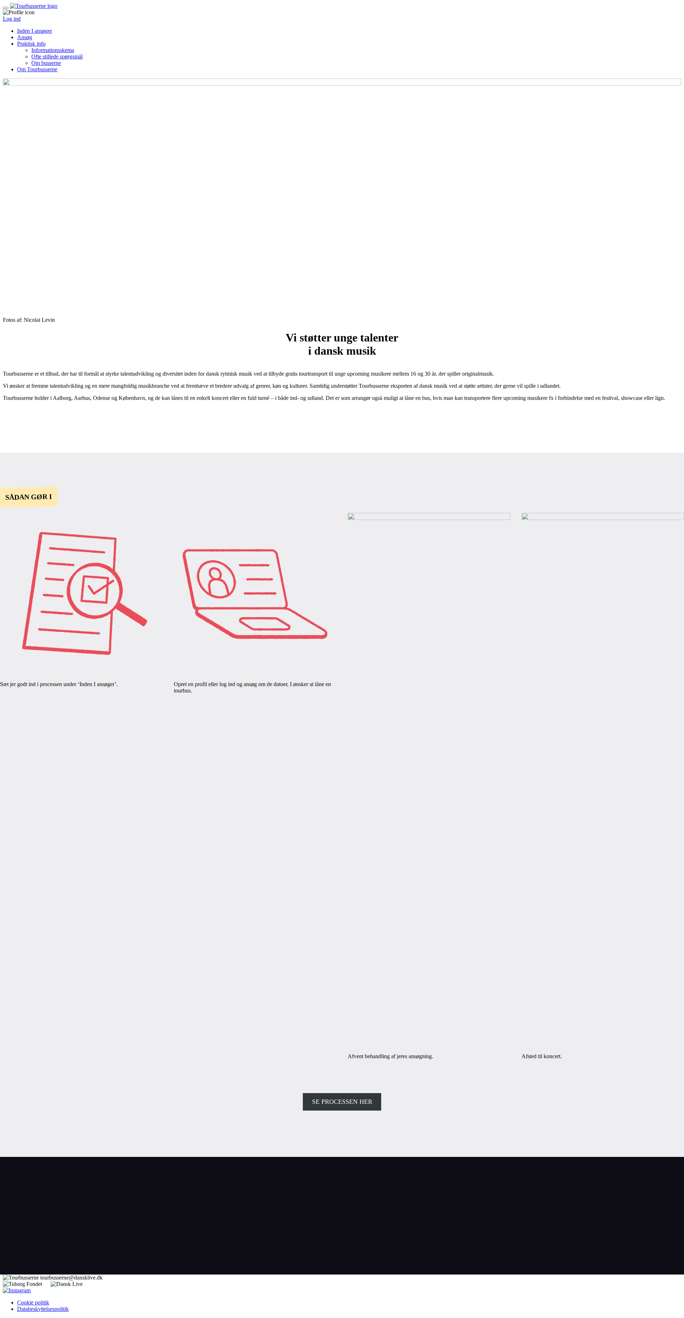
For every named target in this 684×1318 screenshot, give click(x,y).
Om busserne (46, 63)
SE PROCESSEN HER (342, 1101)
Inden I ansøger (34, 31)
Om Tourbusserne (37, 69)
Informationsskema (52, 50)
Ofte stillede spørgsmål (57, 56)
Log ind (12, 19)
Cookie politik (33, 1302)
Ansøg (24, 37)
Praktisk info (31, 44)
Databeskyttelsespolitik (43, 1309)
